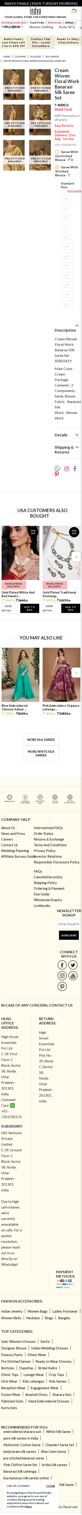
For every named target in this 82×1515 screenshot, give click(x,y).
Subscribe (69, 935)
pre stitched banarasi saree (23, 1458)
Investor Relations (48, 856)
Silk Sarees (52, 56)
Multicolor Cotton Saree (22, 1445)
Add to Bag (29, 608)
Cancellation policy (48, 877)
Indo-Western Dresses (18, 1341)
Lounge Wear (33, 1375)
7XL (66, 294)
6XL (66, 285)
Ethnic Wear (37, 1355)
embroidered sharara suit (22, 1431)
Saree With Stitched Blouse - (66, 171)
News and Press (13, 833)
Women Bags (38, 1311)
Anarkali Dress (36, 1394)
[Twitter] (73, 965)
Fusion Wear (10, 1394)
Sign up (16, 26)
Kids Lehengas (33, 1381)
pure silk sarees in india (20, 1438)
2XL (66, 246)
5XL (66, 275)
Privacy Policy (45, 851)
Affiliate (69, 22)
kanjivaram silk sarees (19, 1451)
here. (29, 1506)
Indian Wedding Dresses (49, 1348)
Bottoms (7, 1368)
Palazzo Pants (12, 1355)
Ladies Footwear (65, 1311)
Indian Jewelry (12, 1311)
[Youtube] (73, 975)
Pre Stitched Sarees (16, 1361)
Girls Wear (9, 1381)
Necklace (33, 1318)
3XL (66, 256)
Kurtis (45, 1341)
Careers (7, 839)
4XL (66, 265)
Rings (49, 1318)
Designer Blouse (13, 1348)
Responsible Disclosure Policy (56, 862)
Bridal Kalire (47, 1368)
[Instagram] (62, 975)
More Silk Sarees (41, 739)
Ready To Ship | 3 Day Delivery (68, 40)
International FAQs (48, 828)
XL (66, 237)
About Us (8, 828)
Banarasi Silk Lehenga (19, 1471)
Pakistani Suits (12, 1401)
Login (5, 26)
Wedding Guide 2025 (14, 22)
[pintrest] (62, 986)
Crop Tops (56, 1375)
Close (50, 1486)
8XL (66, 304)
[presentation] (6, 556)
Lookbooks (42, 905)
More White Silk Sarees (41, 753)
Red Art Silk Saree (60, 1485)
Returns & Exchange (49, 839)
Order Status (43, 833)
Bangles (64, 1318)
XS (66, 198)
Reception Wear (13, 1388)
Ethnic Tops (10, 1375)
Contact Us (9, 845)
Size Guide (74, 190)
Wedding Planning (15, 851)
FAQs (38, 871)
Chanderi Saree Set (59, 1445)
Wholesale (55, 22)
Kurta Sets (9, 1408)
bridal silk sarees (54, 1465)
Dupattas (26, 1368)
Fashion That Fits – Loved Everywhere (41, 42)
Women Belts (11, 1318)
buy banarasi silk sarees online (26, 1478)
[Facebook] (62, 965)
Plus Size (36, 56)
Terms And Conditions (50, 845)
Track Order (37, 22)
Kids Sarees (58, 1381)
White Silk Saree (58, 1431)
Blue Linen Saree (53, 1451)
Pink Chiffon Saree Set (20, 1465)
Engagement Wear (45, 1388)
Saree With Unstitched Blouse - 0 (66, 156)
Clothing (20, 56)
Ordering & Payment (49, 888)
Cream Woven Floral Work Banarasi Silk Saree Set (34, 60)
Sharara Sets (62, 1394)
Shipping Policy (45, 883)
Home (6, 56)
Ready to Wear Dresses (54, 1361)
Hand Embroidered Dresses (48, 1401)
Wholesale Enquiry (48, 900)
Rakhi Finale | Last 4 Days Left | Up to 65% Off (13, 42)
